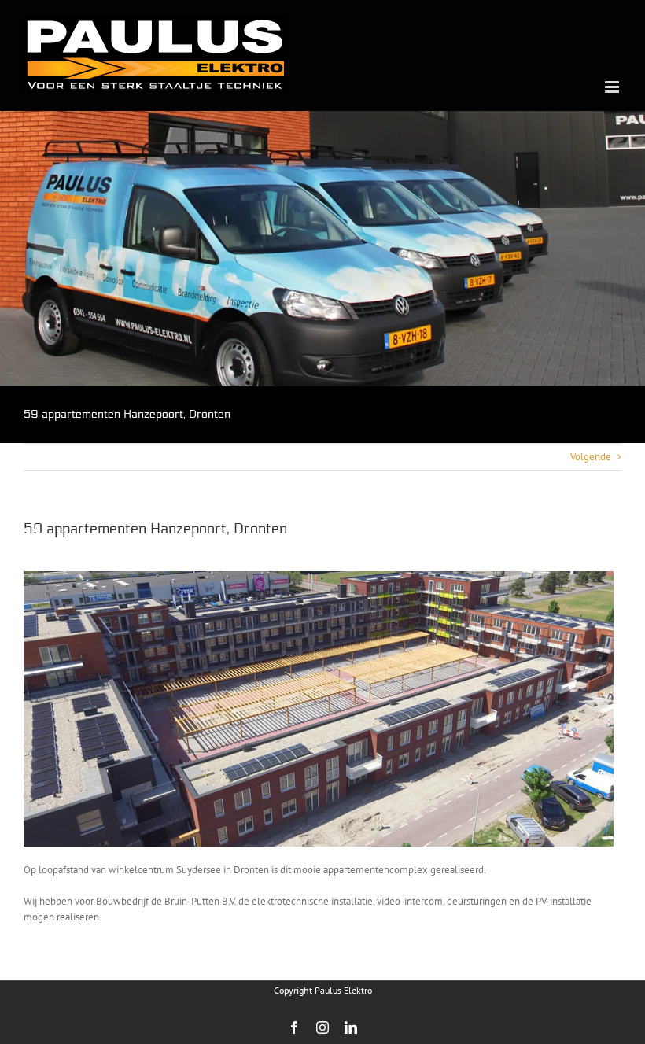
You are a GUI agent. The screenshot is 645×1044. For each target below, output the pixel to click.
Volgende (590, 456)
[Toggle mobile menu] (613, 87)
